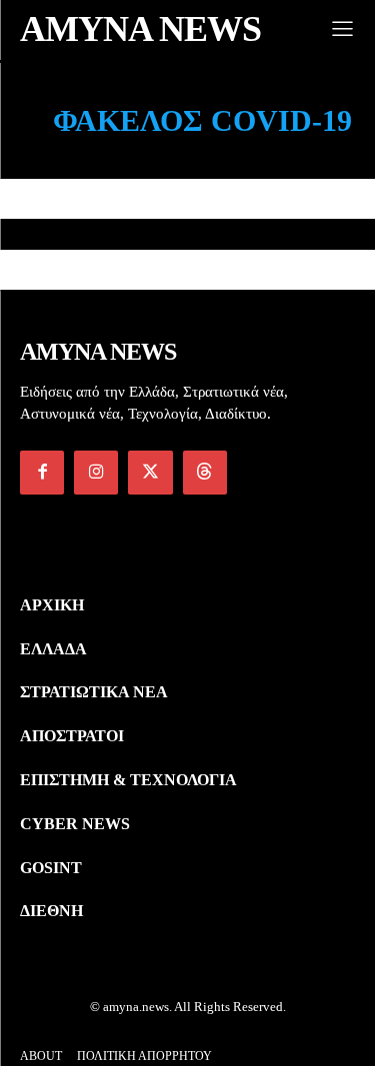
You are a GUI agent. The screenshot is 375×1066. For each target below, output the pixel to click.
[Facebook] (42, 473)
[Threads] (205, 473)
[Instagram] (96, 473)
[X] (150, 473)
